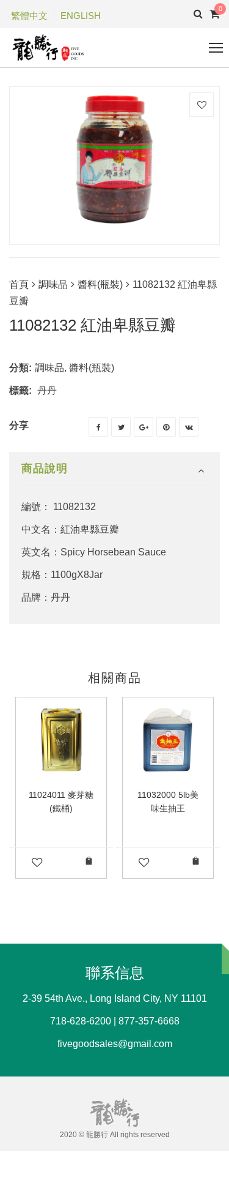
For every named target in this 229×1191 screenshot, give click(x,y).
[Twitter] (121, 427)
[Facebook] (98, 427)
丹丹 (47, 390)
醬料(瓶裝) (100, 284)
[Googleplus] (143, 427)
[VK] (188, 427)
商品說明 (44, 468)
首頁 (19, 284)
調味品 (53, 284)
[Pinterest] (166, 427)
